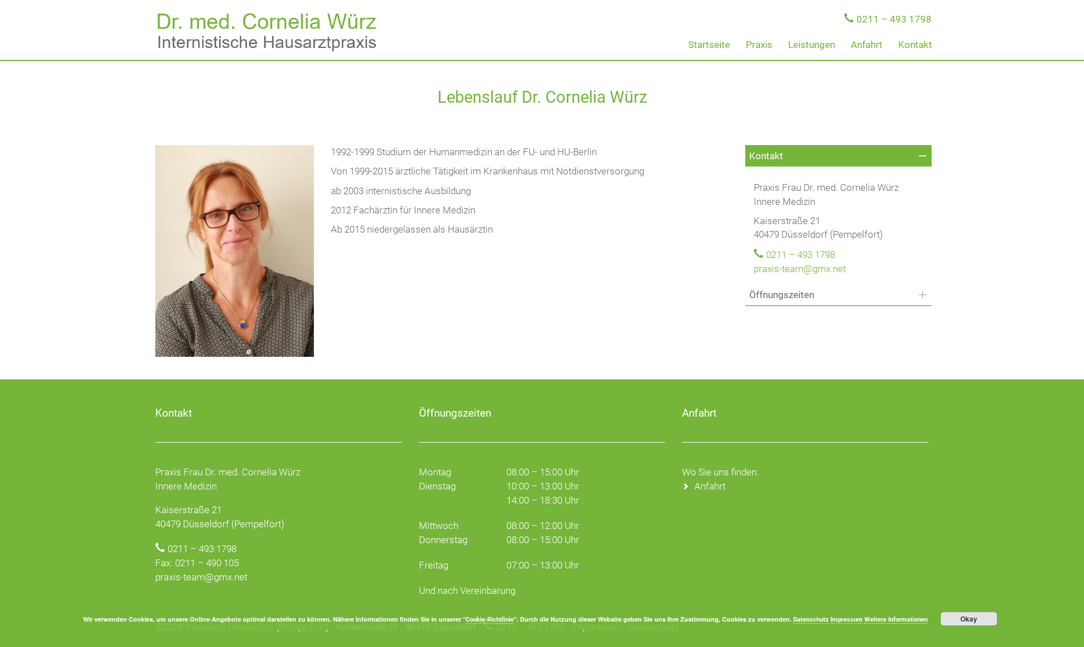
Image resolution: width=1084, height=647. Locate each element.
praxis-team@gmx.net (800, 268)
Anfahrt (866, 44)
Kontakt (915, 44)
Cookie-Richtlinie (490, 619)
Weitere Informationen (896, 619)
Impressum (847, 619)
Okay (968, 619)
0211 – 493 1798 (894, 19)
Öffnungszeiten (781, 294)
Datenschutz (811, 619)
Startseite (709, 44)
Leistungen (811, 44)
